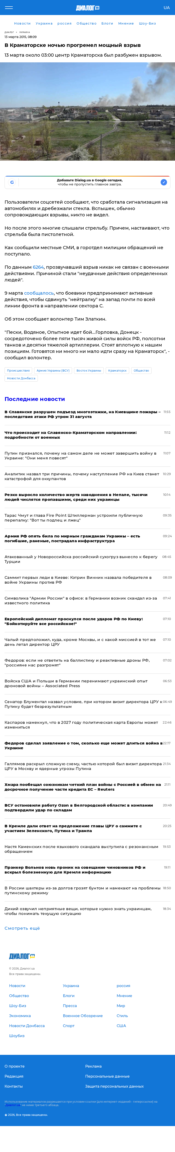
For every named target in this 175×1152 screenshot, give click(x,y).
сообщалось (39, 293)
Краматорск (117, 370)
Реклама (93, 1066)
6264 (38, 267)
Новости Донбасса (21, 378)
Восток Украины (89, 370)
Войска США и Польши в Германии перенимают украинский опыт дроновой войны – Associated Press (76, 683)
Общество (141, 370)
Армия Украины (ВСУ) (53, 370)
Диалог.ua (12, 1105)
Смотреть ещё (22, 928)
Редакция (14, 1076)
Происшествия (18, 370)
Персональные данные (107, 1076)
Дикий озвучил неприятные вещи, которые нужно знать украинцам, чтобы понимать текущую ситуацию (78, 911)
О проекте (15, 1066)
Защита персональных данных (114, 1086)
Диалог (9, 32)
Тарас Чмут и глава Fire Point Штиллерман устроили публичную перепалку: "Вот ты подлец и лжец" (74, 517)
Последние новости (35, 399)
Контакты (14, 1086)
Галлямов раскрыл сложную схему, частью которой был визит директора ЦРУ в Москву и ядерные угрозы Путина (83, 766)
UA (167, 7)
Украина (24, 32)
